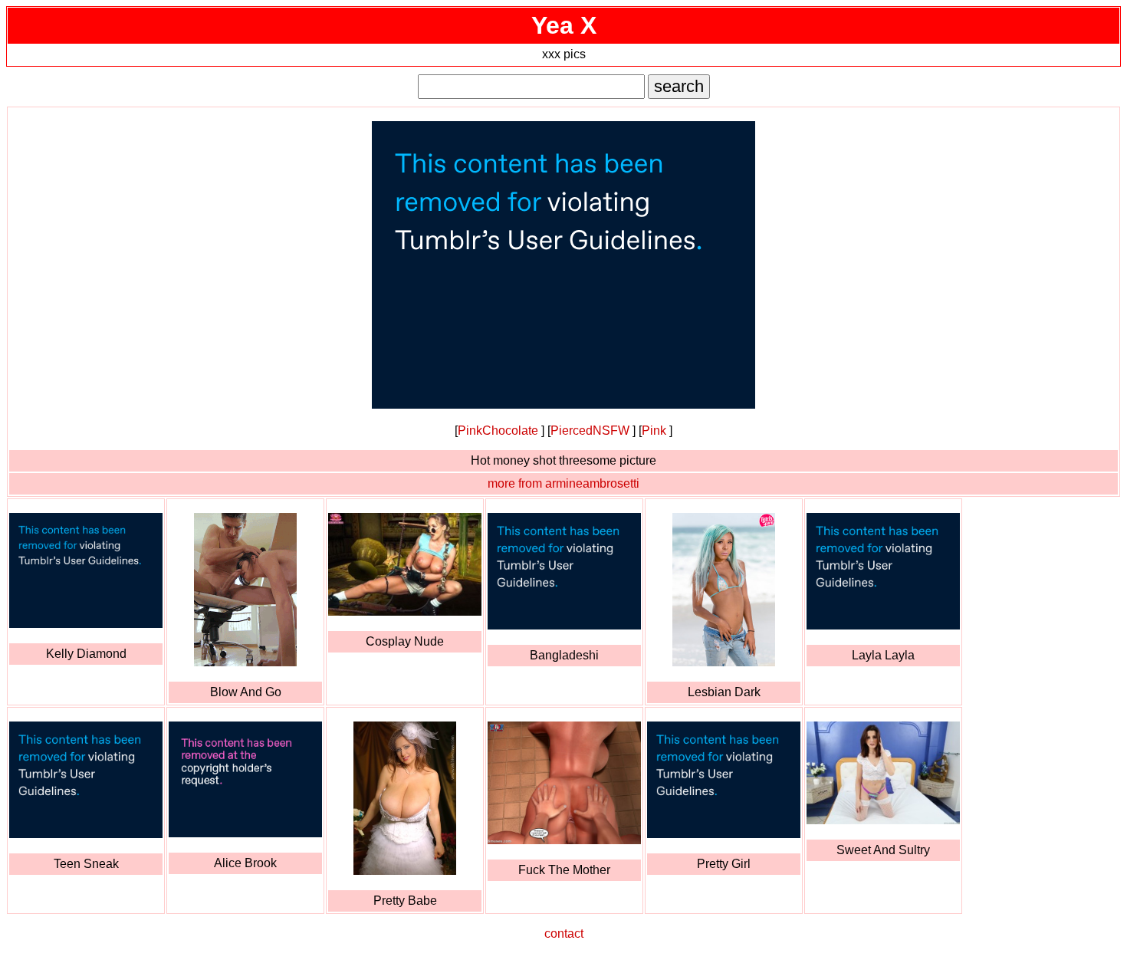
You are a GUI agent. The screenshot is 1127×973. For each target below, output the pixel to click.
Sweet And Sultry (883, 849)
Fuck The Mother (564, 869)
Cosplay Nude (405, 641)
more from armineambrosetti (563, 483)
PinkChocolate (498, 430)
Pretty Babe (405, 900)
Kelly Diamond (86, 653)
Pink (654, 430)
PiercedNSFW (589, 430)
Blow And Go (245, 692)
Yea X (563, 25)
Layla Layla (883, 655)
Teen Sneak (86, 863)
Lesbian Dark (724, 692)
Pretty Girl (724, 863)
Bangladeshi (564, 655)
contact (563, 933)
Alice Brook (245, 862)
